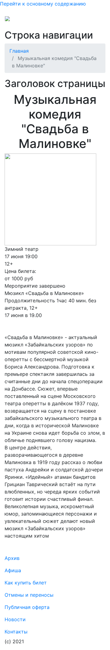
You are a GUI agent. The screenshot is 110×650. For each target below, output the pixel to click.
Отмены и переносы (29, 595)
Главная (19, 51)
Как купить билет (26, 583)
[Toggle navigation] (96, 21)
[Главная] (19, 21)
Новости (15, 619)
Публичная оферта (27, 607)
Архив (12, 558)
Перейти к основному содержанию (43, 4)
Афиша (13, 570)
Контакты (16, 632)
